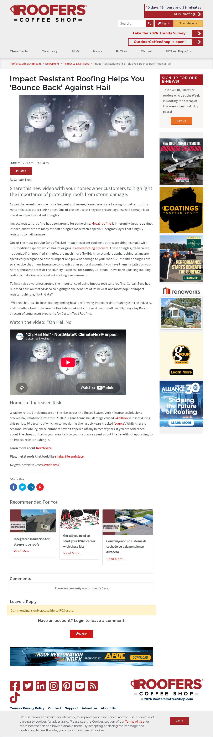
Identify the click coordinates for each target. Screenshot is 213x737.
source (119, 423)
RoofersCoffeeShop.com (25, 63)
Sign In (165, 23)
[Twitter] (28, 686)
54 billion (121, 418)
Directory (50, 51)
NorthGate (44, 448)
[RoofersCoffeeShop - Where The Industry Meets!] (48, 13)
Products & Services (77, 63)
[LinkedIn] (41, 686)
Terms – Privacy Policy (27, 708)
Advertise (89, 708)
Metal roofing (101, 223)
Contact (54, 708)
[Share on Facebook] (13, 487)
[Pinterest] (67, 686)
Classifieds (19, 51)
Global (146, 51)
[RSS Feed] (93, 686)
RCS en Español (179, 51)
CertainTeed (50, 465)
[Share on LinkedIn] (31, 487)
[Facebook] (15, 686)
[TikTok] (15, 697)
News (97, 51)
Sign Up (181, 121)
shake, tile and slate (69, 456)
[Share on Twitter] (22, 487)
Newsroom (52, 63)
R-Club (121, 51)
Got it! (179, 721)
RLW (75, 51)
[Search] (150, 23)
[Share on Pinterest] (40, 487)
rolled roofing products (91, 248)
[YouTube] (80, 686)
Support (71, 708)
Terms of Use (134, 721)
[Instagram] (54, 686)
